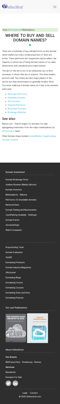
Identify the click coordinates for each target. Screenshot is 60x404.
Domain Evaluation (14, 252)
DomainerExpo (12, 225)
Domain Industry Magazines (18, 267)
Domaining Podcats (15, 297)
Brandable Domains (16, 97)
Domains (15, 30)
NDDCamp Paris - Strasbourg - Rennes (23, 362)
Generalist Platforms (17, 94)
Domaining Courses (15, 287)
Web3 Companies (14, 230)
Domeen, (6, 139)
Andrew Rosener (13, 184)
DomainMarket (35, 136)
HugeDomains (49, 136)
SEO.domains (8, 131)
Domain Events (12, 220)
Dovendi (14, 139)
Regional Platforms (17, 105)
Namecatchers (12, 205)
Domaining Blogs (13, 277)
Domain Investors (14, 189)
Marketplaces (12, 194)
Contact (34, 393)
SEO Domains (14, 101)
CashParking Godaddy (16, 215)
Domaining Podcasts (15, 262)
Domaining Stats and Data (18, 292)
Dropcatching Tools (15, 247)
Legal (24, 393)
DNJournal (10, 272)
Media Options (29, 184)
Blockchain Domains (17, 108)
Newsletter (11, 372)
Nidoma (23, 194)
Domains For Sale (14, 377)
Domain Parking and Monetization (21, 210)
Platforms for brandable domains (21, 199)
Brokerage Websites (17, 112)
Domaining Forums (14, 282)
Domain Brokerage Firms (17, 179)
